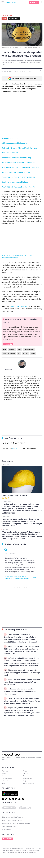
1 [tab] (14, 587)
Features (5, 781)
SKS (19, 353)
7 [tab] (24, 587)
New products (14, 18)
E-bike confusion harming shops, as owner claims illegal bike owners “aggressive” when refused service (22, 682)
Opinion (25, 773)
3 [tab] (17, 587)
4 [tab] (19, 587)
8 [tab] (26, 587)
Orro (19, 349)
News (4, 773)
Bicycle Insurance (28, 783)
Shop (24, 781)
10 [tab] (29, 587)
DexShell (12, 349)
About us (5, 771)
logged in (16, 448)
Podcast (25, 776)
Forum (25, 771)
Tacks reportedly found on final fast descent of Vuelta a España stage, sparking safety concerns (20, 691)
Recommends (27, 778)
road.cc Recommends (19, 306)
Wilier (33, 353)
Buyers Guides (7, 778)
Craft (4, 349)
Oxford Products (29, 349)
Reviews (5, 776)
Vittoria (25, 353)
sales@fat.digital (24, 823)
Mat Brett (8, 370)
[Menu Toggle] (3, 2)
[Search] (41, 2)
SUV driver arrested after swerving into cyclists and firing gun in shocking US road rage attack (22, 672)
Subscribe (35, 2)
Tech (3, 783)
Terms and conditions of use (27, 852)
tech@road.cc (17, 820)
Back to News (7, 15)
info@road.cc (18, 817)
